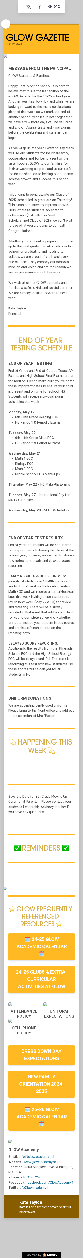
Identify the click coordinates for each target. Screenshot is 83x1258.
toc (6, 24)
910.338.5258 (31, 1177)
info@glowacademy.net (36, 1157)
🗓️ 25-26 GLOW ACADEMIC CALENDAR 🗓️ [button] (41, 1117)
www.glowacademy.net (41, 1162)
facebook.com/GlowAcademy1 (50, 1183)
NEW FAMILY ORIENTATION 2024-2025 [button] (41, 1084)
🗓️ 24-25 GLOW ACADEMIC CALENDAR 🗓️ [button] (41, 947)
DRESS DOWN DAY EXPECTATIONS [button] (41, 1055)
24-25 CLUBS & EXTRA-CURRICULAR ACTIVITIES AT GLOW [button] (41, 979)
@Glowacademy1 (35, 1188)
